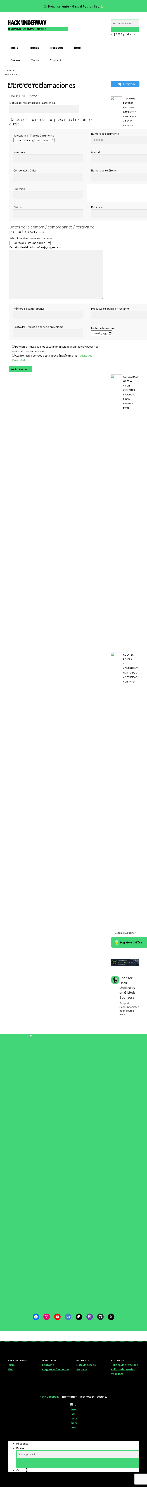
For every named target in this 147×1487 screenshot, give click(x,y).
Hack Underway (27, 23)
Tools (35, 60)
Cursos (15, 60)
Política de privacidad (124, 1365)
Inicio (14, 48)
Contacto (56, 60)
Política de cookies (123, 1369)
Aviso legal (117, 1374)
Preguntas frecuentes (55, 1369)
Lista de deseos (86, 1365)
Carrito (21, 1470)
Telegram (129, 84)
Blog (77, 48)
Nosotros (56, 48)
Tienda (34, 48)
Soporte (81, 1369)
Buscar (20, 1448)
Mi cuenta (22, 1443)
